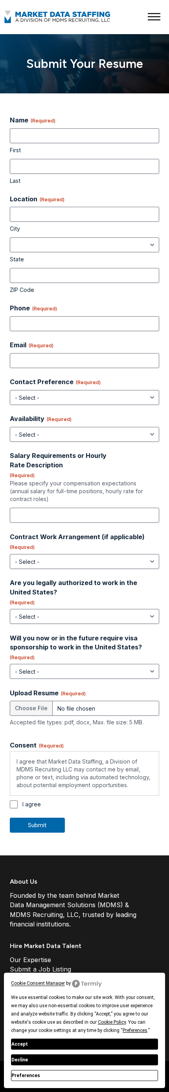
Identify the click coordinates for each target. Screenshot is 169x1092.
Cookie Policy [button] (112, 1022)
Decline (19, 1060)
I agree (31, 804)
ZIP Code (22, 289)
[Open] (154, 17)
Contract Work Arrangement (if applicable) (77, 541)
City (15, 228)
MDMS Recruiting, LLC (44, 915)
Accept (19, 1044)
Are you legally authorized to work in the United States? (73, 592)
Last (15, 180)
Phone (33, 308)
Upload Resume (48, 693)
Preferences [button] (135, 1030)
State (17, 259)
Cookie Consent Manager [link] (38, 983)
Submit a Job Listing (40, 969)
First (15, 150)
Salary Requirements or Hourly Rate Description (58, 465)
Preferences (25, 1075)
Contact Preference (55, 382)
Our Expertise (30, 960)
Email (31, 345)
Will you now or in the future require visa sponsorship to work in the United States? (76, 647)
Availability (41, 419)
